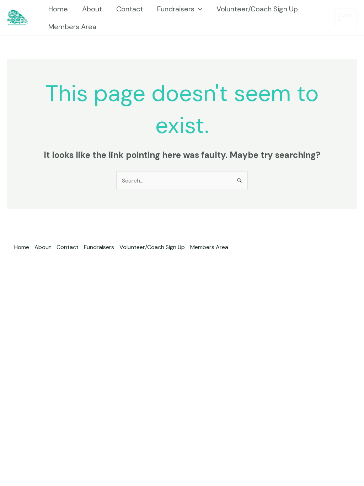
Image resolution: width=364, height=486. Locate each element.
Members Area (72, 26)
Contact (129, 9)
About (92, 9)
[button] (198, 9)
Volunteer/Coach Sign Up (257, 9)
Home (58, 9)
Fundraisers (175, 9)
